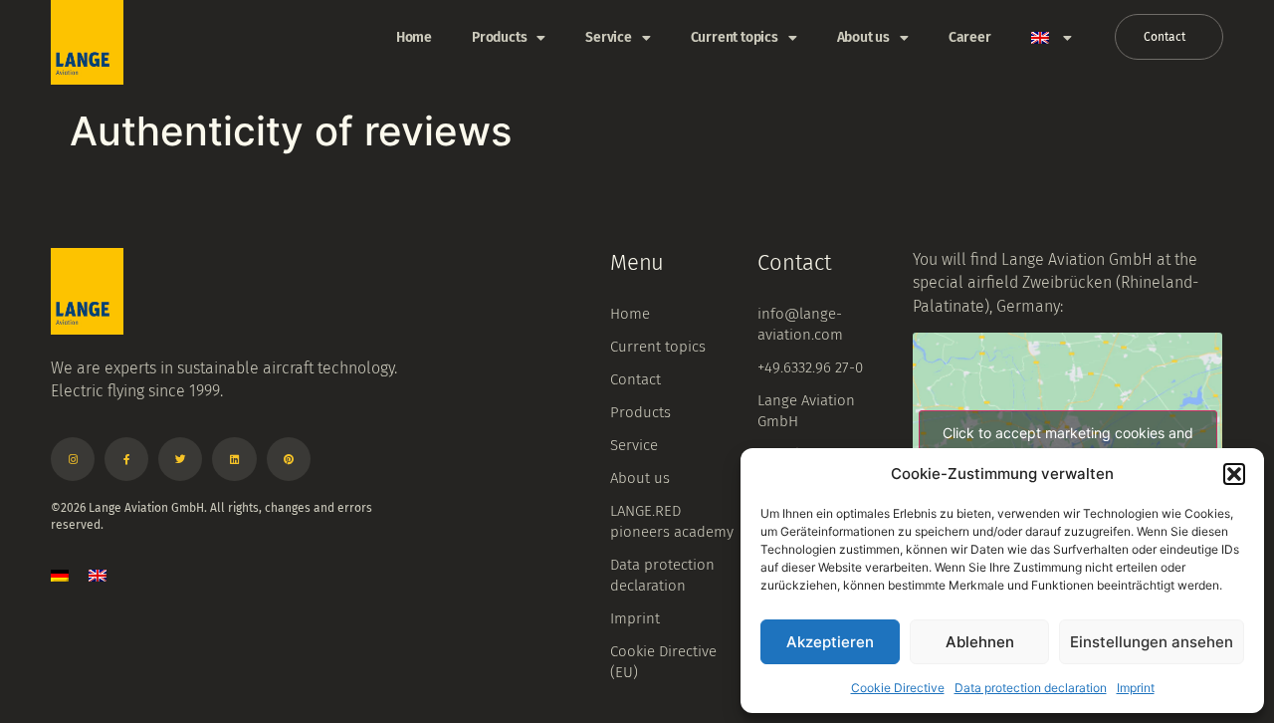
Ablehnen (980, 641)
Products (499, 37)
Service (608, 37)
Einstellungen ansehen (1151, 641)
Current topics (734, 37)
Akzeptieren (830, 641)
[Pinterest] (289, 459)
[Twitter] (180, 459)
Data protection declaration (1031, 687)
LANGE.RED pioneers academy (672, 521)
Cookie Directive (898, 687)
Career (970, 37)
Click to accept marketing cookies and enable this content (1068, 444)
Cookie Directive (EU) (663, 661)
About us (863, 37)
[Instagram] (73, 459)
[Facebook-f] (126, 459)
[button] (1234, 474)
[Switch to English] (97, 575)
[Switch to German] (60, 575)
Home (414, 37)
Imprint (1136, 687)
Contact (635, 379)
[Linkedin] (234, 459)
